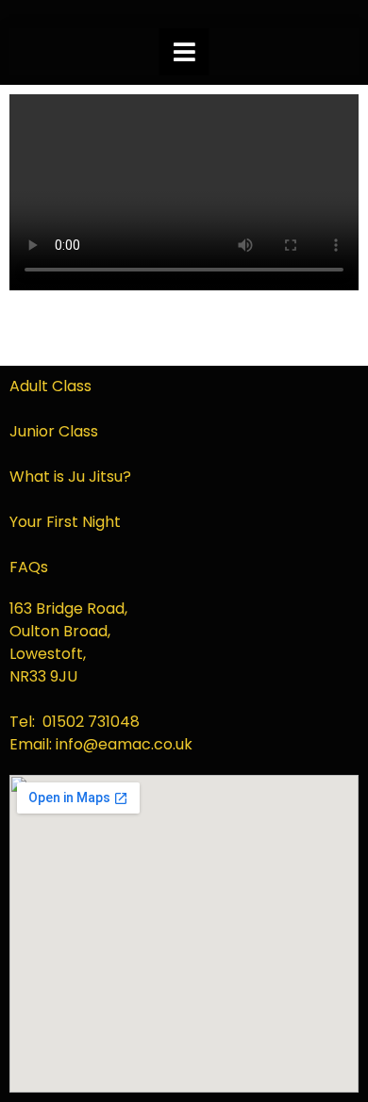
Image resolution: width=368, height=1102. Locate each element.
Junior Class (53, 431)
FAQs (28, 567)
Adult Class (50, 386)
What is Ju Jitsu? (70, 476)
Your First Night (65, 522)
